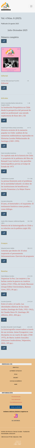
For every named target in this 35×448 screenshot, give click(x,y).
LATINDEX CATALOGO (16, 370)
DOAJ (15, 374)
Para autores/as (16, 399)
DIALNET (15, 377)
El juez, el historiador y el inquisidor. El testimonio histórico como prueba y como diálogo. (17, 206)
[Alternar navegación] (31, 6)
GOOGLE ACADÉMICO (16, 381)
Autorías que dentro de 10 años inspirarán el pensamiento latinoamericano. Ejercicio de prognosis (17, 253)
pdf (4, 41)
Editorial (4, 83)
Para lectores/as (16, 396)
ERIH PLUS (16, 367)
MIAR (15, 384)
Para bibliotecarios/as (16, 402)
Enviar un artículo (16, 407)
